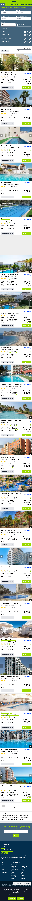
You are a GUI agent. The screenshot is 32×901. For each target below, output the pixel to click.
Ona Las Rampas (6, 713)
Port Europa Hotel (7, 567)
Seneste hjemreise (21, 16)
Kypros (13, 873)
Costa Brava (14, 867)
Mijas (2, 276)
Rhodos (23, 870)
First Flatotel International (9, 603)
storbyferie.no (28, 885)
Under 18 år (14, 864)
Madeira (23, 878)
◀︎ (1, 62)
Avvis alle (20, 898)
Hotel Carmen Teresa (8, 530)
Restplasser (4, 872)
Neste (16, 808)
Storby (11, 4)
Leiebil (22, 4)
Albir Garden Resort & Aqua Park (12, 493)
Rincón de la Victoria (6, 111)
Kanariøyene (24, 866)
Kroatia (23, 873)
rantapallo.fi (3, 885)
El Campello (4, 678)
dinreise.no (21, 885)
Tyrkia (12, 872)
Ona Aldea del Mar (7, 73)
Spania (17, 75)
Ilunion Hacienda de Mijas (9, 274)
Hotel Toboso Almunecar (9, 146)
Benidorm (3, 349)
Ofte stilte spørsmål (6, 849)
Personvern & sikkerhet (7, 851)
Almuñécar (4, 148)
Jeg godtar (12, 898)
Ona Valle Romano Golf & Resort (11, 311)
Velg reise (26, 87)
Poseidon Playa (6, 347)
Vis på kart (5, 51)
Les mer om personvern (16, 895)
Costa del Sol (16, 111)
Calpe (2, 569)
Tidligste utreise (5, 16)
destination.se (15, 885)
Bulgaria (23, 875)
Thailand (13, 876)
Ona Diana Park (6, 182)
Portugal (13, 875)
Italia (22, 872)
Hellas (22, 869)
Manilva (3, 422)
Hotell (16, 4)
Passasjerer (4, 28)
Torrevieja (3, 75)
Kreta (12, 870)
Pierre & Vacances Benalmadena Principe (15, 384)
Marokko (23, 876)
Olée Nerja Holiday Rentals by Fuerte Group (15, 786)
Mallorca (13, 866)
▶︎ (30, 62)
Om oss (3, 846)
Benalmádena (4, 386)
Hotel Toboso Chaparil (8, 640)
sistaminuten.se (11, 884)
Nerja (2, 642)
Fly (7, 4)
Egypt (12, 878)
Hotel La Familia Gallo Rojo (10, 676)
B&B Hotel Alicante (7, 457)
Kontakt (3, 848)
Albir (2, 496)
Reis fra (3, 10)
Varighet (3, 22)
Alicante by (4, 221)
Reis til (18, 10)
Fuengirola (3, 715)
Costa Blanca (10, 75)
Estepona (3, 184)
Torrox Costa (4, 788)
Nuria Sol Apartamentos (9, 749)
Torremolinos (4, 532)
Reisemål (3, 873)
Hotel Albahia (5, 219)
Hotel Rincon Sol (6, 109)
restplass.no (5, 884)
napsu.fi (9, 885)
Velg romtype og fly (7, 87)
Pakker (3, 4)
